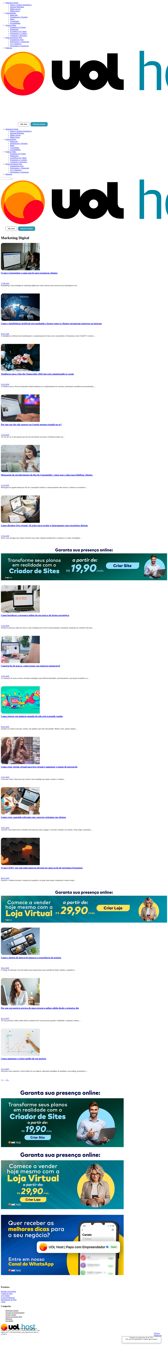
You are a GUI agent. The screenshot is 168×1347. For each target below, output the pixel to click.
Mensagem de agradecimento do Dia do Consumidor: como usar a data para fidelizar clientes (47, 475)
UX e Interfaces (15, 44)
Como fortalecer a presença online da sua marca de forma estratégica (35, 615)
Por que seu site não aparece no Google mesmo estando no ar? (31, 424)
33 (7, 1080)
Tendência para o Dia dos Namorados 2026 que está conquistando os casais (37, 374)
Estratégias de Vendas (18, 27)
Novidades (9, 1321)
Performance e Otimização (19, 42)
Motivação (14, 15)
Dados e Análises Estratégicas (21, 5)
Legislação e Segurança (18, 36)
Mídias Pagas (15, 11)
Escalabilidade (15, 23)
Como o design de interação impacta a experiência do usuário (31, 957)
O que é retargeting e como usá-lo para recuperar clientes (29, 273)
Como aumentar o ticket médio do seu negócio (23, 1058)
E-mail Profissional (8, 1298)
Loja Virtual (5, 1296)
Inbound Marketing (17, 7)
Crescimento (14, 21)
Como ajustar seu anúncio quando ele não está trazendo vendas (32, 716)
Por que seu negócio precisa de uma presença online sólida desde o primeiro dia (40, 1008)
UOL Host (23, 124)
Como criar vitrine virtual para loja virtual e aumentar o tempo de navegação (39, 766)
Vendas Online (10, 25)
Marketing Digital (11, 3)
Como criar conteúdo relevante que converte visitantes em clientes (33, 817)
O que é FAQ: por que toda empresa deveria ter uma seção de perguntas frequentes (42, 867)
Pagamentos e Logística (18, 33)
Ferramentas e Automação (19, 46)
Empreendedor (10, 13)
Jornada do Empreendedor (14, 1313)
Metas (12, 19)
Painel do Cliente (39, 124)
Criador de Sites (6, 1294)
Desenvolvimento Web (13, 38)
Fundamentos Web (17, 40)
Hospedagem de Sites (8, 1300)
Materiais (8, 48)
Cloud (3, 1302)
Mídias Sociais (15, 9)
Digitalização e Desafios (19, 17)
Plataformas (14, 29)
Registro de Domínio (8, 1291)
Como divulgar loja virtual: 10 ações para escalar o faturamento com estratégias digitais (44, 525)
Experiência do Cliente (18, 31)
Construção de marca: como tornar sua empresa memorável (30, 666)
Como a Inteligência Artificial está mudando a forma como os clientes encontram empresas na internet (51, 323)
